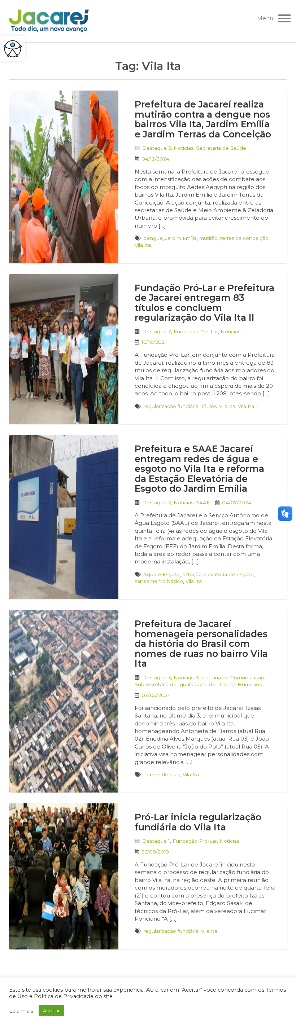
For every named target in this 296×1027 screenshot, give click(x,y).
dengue (153, 238)
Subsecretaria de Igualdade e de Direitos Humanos (198, 684)
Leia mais (21, 1011)
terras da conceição (244, 238)
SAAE (203, 502)
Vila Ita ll (248, 406)
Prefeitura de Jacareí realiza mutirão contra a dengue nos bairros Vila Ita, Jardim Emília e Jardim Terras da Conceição (203, 119)
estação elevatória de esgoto (218, 574)
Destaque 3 (156, 148)
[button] (12, 48)
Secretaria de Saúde (221, 148)
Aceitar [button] (51, 1010)
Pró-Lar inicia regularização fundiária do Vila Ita (198, 822)
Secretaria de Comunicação (230, 677)
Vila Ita (143, 245)
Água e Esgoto (161, 574)
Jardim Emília (181, 238)
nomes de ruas (161, 774)
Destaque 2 (156, 331)
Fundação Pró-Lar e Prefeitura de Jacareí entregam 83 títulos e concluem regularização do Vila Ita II (204, 302)
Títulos (209, 406)
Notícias (183, 148)
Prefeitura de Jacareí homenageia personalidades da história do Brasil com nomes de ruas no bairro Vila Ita (201, 643)
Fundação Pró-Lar (196, 331)
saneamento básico (159, 581)
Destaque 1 (156, 841)
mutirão (208, 238)
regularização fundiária (171, 406)
